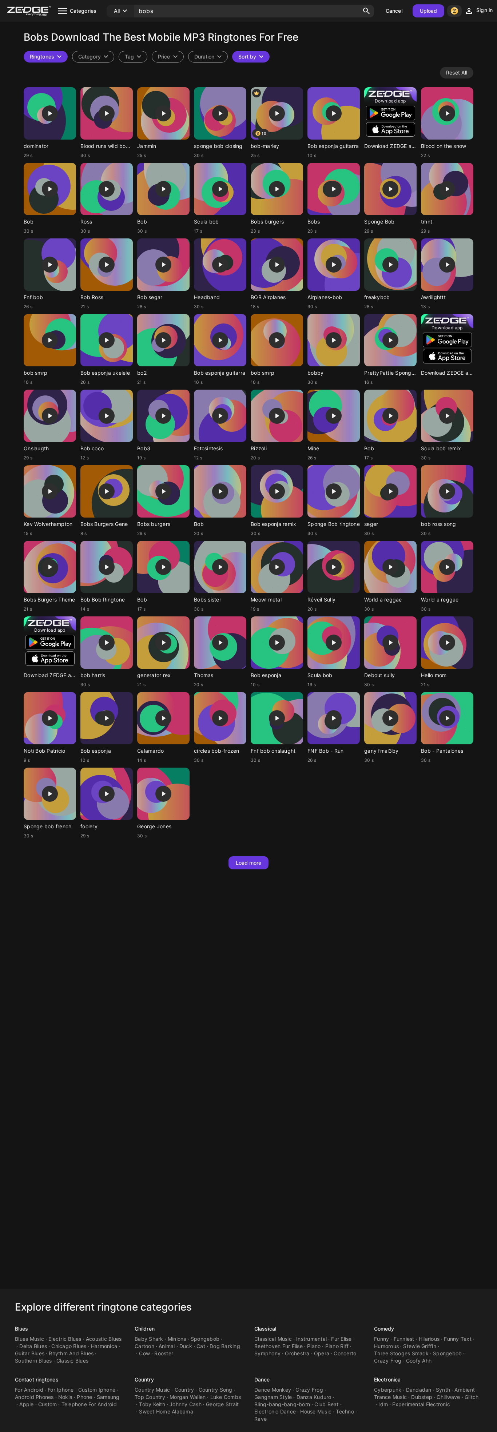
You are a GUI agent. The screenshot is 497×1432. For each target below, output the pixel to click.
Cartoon (144, 1346)
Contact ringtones (37, 1379)
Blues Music (29, 1339)
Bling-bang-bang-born (282, 1404)
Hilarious (429, 1339)
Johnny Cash (186, 1404)
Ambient (464, 1390)
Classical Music (273, 1339)
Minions (177, 1339)
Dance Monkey (272, 1390)
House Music (315, 1411)
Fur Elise (341, 1339)
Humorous (386, 1346)
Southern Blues (33, 1360)
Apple (26, 1404)
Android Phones (34, 1397)
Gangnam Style (273, 1397)
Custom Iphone (96, 1390)
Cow (144, 1353)
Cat (200, 1346)
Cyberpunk (387, 1390)
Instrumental (311, 1339)
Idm (383, 1404)
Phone (84, 1397)
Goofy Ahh (419, 1360)
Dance (262, 1379)
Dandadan (419, 1390)
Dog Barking (225, 1346)
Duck (185, 1346)
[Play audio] (50, 113)
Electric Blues (64, 1339)
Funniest (404, 1339)
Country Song (215, 1390)
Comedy (384, 1329)
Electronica (387, 1379)
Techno (345, 1411)
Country (144, 1379)
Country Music (152, 1390)
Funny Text (458, 1339)
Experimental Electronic (421, 1404)
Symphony (267, 1353)
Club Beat (326, 1404)
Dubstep (421, 1397)
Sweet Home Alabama (166, 1411)
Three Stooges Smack (401, 1353)
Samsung (108, 1397)
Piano (314, 1346)
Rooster (163, 1353)
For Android (29, 1390)
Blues (21, 1329)
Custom (47, 1404)
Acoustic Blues (104, 1339)
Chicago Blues (68, 1346)
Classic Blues (72, 1360)
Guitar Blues (29, 1353)
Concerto (345, 1353)
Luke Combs (225, 1397)
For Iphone (61, 1390)
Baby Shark (149, 1339)
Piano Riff (337, 1346)
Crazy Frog (388, 1360)
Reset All (456, 72)
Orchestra (297, 1353)
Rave (260, 1419)
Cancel (394, 11)
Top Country (150, 1397)
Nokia (65, 1397)
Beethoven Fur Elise (278, 1346)
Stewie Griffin (419, 1346)
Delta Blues (33, 1346)
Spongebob (205, 1339)
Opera (321, 1353)
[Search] (366, 11)
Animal (167, 1346)
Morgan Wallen (188, 1397)
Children (145, 1329)
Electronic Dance (275, 1411)
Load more (249, 863)
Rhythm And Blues (71, 1353)
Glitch (472, 1397)
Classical (265, 1329)
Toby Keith (152, 1404)
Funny (381, 1339)
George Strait (222, 1404)
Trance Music (390, 1397)
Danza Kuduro (314, 1397)
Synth (443, 1390)
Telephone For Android (89, 1404)
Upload (428, 11)
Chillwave (448, 1397)
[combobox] (133, 57)
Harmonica (104, 1346)
